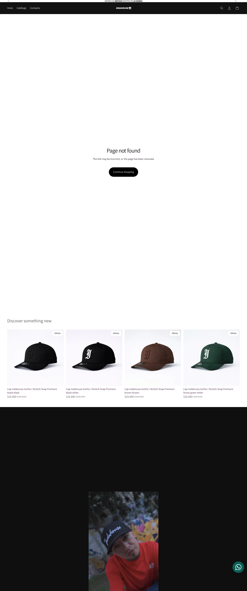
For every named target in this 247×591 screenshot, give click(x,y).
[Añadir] (58, 380)
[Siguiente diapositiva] (58, 358)
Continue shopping (123, 171)
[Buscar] (222, 8)
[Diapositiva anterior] (12, 358)
